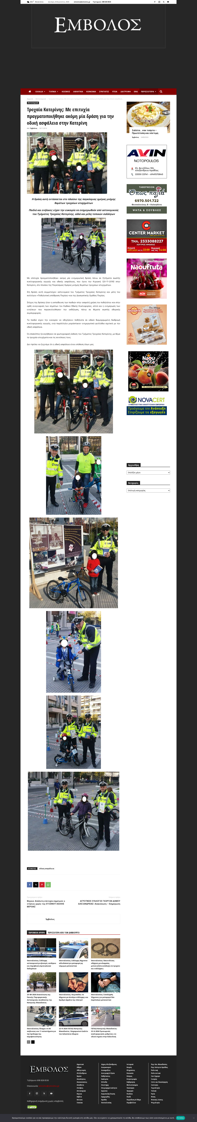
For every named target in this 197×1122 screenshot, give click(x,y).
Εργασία (104, 1091)
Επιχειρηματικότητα (109, 1088)
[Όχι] (193, 1118)
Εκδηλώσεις (105, 1076)
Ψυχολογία (155, 1102)
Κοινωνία (91, 91)
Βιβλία (79, 1096)
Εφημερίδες (105, 1096)
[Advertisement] (98, 68)
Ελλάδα (39, 91)
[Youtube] (168, 2)
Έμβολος (33, 128)
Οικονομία (130, 1088)
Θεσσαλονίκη (106, 1102)
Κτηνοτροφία (132, 1079)
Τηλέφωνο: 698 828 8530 (102, 2)
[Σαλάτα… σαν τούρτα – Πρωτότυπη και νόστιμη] (148, 117)
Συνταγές (104, 91)
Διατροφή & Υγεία (108, 1073)
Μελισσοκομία (132, 1085)
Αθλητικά (78, 91)
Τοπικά (52, 91)
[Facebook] (155, 2)
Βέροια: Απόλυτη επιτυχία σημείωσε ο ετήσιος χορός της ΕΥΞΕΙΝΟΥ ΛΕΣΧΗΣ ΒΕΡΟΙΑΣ (46, 904)
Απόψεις (80, 1088)
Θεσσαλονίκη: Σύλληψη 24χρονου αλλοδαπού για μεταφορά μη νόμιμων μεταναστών (73, 963)
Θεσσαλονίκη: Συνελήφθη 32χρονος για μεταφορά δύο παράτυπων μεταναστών (102, 997)
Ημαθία (104, 1099)
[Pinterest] (42, 884)
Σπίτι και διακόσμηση (159, 1082)
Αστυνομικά (41, 99)
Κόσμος (66, 91)
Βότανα (80, 1099)
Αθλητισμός (81, 1070)
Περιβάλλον (131, 1102)
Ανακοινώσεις (82, 1082)
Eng (136, 91)
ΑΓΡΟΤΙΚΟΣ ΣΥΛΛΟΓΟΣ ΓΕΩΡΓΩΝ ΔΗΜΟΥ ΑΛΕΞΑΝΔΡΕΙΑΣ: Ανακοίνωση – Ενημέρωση (99, 902)
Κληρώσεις (131, 1070)
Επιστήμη (105, 1085)
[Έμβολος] (98, 26)
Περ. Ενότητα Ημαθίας (159, 1067)
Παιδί (129, 1096)
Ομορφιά (130, 1091)
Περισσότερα (147, 91)
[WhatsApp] (48, 884)
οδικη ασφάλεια (46, 868)
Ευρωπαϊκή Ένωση (108, 1094)
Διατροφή (125, 91)
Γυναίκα (80, 1102)
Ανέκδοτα (80, 1085)
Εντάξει (180, 1118)
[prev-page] (28, 1042)
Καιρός (129, 1067)
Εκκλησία (104, 1079)
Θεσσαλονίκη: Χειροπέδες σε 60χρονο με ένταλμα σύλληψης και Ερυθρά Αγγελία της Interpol (73, 997)
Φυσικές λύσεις (157, 1099)
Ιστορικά (130, 1064)
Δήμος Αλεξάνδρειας (109, 1064)
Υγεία (114, 91)
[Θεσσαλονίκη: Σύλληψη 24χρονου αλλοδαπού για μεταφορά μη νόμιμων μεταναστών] (73, 948)
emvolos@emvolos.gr (82, 2)
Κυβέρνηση (131, 1082)
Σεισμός (154, 1079)
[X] (164, 2)
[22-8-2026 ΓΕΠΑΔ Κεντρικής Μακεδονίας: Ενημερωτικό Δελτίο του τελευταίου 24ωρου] (73, 1016)
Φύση (153, 1096)
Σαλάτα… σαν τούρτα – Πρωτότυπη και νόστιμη (145, 131)
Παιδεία (130, 1094)
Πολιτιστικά (156, 1073)
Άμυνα (79, 1076)
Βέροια (79, 1094)
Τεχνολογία (155, 1088)
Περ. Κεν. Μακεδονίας (159, 1064)
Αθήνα (79, 1067)
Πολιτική (154, 1070)
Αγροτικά (80, 1064)
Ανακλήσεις (81, 1079)
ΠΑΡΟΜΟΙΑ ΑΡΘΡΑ (37, 932)
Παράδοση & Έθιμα (134, 1099)
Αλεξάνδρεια (82, 1073)
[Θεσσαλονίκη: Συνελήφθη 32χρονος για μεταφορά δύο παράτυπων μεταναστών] (105, 982)
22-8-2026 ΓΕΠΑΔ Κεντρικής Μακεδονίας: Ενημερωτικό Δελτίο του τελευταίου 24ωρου (73, 1031)
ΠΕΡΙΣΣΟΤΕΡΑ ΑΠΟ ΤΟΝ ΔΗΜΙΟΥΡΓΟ (63, 932)
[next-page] (33, 1042)
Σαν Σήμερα (155, 1076)
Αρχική (30, 99)
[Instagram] (159, 2)
